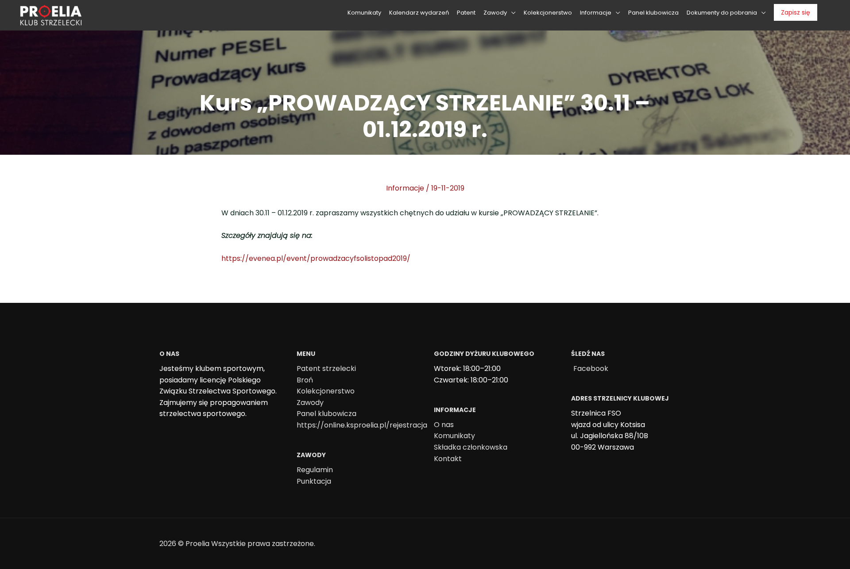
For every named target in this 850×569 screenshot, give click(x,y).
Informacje (405, 188)
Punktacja (314, 481)
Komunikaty (454, 436)
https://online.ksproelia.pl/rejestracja (362, 425)
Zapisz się (795, 12)
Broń (305, 380)
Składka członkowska (470, 447)
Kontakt (448, 459)
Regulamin (315, 470)
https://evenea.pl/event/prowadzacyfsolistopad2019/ (315, 258)
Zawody (310, 402)
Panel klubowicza (326, 414)
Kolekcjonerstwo (326, 391)
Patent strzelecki (326, 368)
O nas (444, 425)
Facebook (590, 368)
